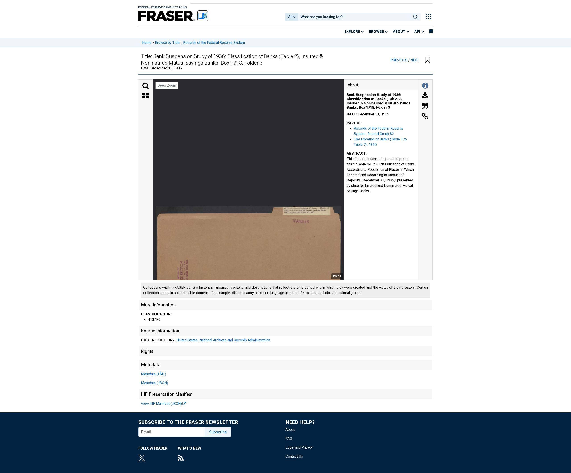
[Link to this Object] (425, 117)
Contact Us (294, 456)
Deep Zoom (166, 85)
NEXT (414, 60)
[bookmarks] (431, 31)
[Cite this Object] (425, 106)
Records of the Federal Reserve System (214, 42)
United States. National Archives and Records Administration (223, 340)
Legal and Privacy (299, 447)
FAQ (289, 438)
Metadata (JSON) (154, 383)
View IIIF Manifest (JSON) (161, 404)
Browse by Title (167, 42)
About (399, 31)
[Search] (145, 86)
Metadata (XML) (153, 374)
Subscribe (218, 432)
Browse (376, 31)
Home (146, 42)
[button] (427, 60)
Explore (352, 31)
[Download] (425, 96)
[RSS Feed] (189, 458)
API (417, 31)
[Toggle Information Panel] (425, 86)
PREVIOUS (399, 60)
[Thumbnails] (145, 96)
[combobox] (354, 17)
